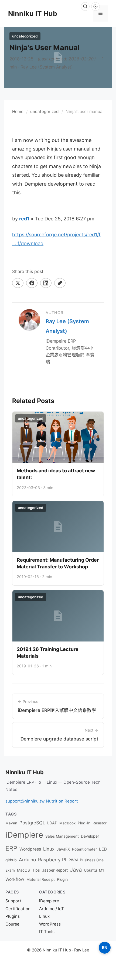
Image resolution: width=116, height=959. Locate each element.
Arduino (27, 859)
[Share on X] (17, 283)
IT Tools (46, 931)
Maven (11, 823)
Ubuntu (90, 870)
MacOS (23, 870)
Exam (10, 870)
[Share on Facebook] (31, 283)
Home (17, 111)
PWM (73, 860)
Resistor (100, 823)
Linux (48, 849)
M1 (101, 870)
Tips (36, 870)
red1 (24, 218)
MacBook (67, 823)
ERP (11, 848)
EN (104, 947)
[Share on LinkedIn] (46, 283)
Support (13, 900)
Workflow (14, 879)
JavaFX (63, 849)
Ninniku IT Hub (32, 13)
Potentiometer (84, 849)
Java (76, 869)
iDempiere (24, 834)
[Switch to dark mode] (95, 6)
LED (103, 849)
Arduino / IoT (51, 908)
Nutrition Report (62, 801)
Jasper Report (55, 870)
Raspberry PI (52, 859)
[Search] (85, 6)
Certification (17, 908)
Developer (90, 836)
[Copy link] (60, 283)
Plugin (62, 879)
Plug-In (84, 823)
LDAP (52, 823)
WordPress (50, 924)
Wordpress (30, 849)
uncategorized (44, 111)
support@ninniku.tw (25, 801)
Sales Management (62, 836)
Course (12, 924)
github (11, 860)
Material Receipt (40, 879)
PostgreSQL (32, 822)
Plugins (12, 916)
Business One (92, 860)
